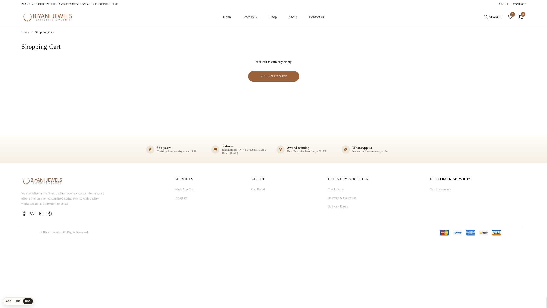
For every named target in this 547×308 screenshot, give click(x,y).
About (503, 4)
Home (25, 32)
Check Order (336, 189)
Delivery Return (338, 206)
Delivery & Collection (342, 198)
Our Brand (258, 189)
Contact (519, 4)
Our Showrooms (440, 189)
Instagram (181, 198)
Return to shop (273, 76)
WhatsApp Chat (185, 189)
